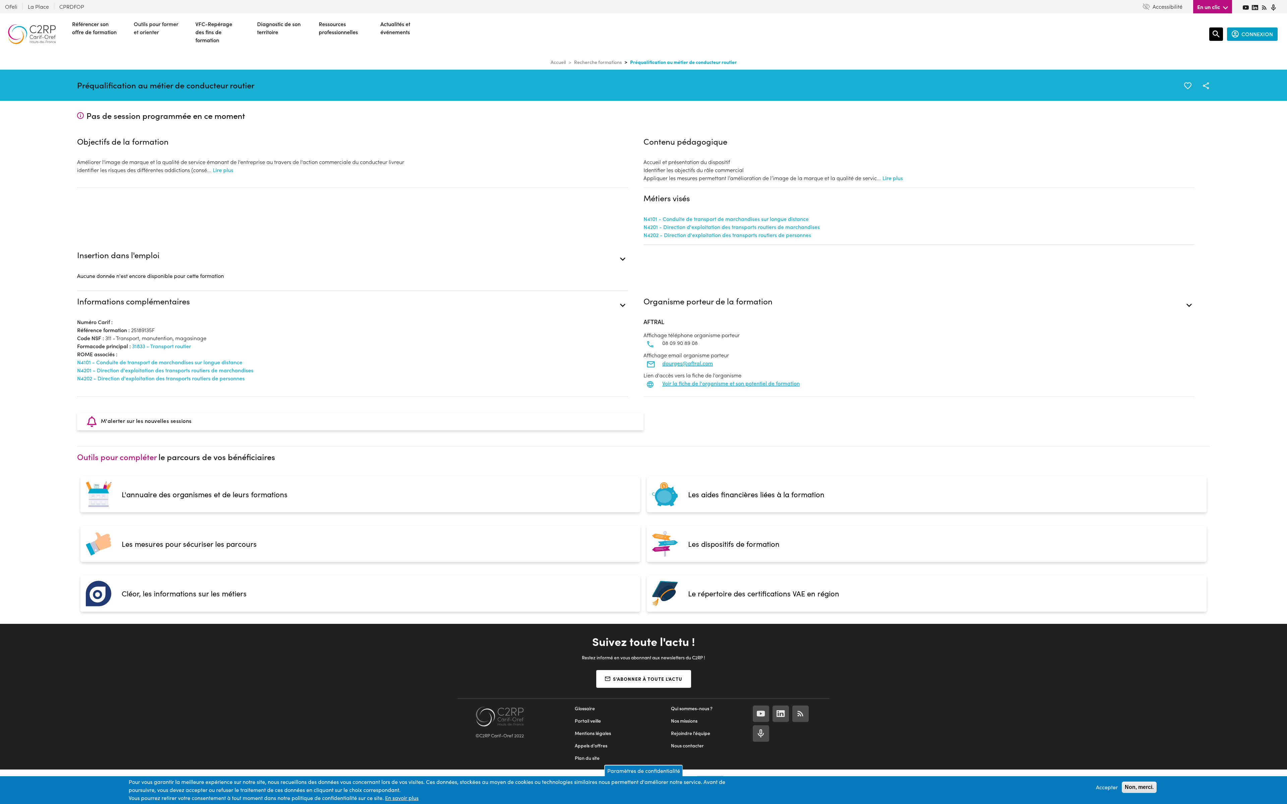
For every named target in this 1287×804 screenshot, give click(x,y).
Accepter (1107, 787)
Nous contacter (687, 745)
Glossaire (585, 708)
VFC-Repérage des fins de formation (213, 32)
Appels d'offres (591, 745)
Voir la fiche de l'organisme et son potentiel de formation (731, 383)
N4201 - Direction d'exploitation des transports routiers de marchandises (732, 226)
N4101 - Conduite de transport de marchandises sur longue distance (726, 218)
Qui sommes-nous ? (692, 708)
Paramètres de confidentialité (643, 770)
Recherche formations (598, 62)
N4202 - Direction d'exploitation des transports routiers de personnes (727, 234)
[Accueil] (32, 34)
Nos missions (684, 721)
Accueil (558, 62)
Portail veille (588, 721)
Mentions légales (593, 733)
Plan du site (587, 758)
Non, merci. (1139, 787)
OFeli (11, 6)
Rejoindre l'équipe (690, 733)
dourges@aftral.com (687, 363)
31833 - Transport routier (161, 346)
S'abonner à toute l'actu (647, 678)
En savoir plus (402, 797)
